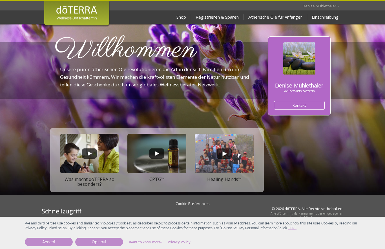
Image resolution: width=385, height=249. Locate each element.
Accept (49, 242)
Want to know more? (145, 242)
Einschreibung (325, 17)
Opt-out (99, 242)
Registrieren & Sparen (217, 17)
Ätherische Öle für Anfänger (275, 17)
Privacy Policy (179, 242)
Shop (181, 17)
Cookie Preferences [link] (193, 203)
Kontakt (299, 105)
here (292, 228)
